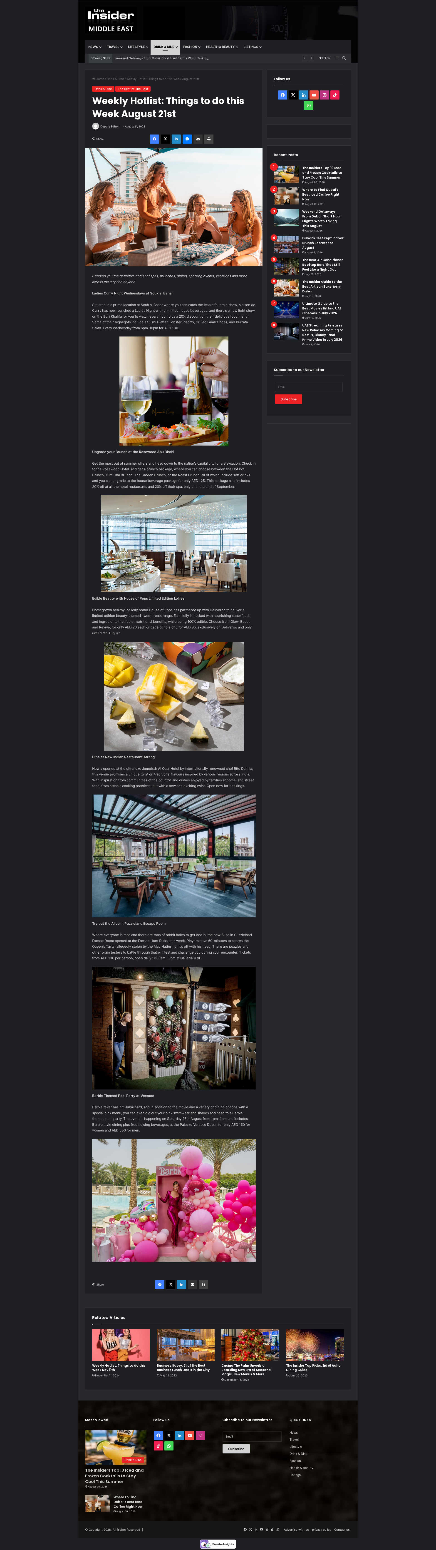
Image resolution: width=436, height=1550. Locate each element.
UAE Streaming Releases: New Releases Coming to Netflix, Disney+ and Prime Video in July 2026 (322, 332)
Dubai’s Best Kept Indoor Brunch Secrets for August (151, 58)
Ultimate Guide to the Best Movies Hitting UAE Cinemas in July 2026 (321, 308)
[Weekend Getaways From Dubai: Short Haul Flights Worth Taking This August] (286, 217)
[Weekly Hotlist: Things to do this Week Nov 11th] (121, 1345)
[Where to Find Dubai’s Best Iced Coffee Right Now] (286, 195)
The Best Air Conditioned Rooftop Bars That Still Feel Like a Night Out (323, 265)
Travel (113, 47)
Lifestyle (136, 47)
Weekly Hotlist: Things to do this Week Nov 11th (119, 1367)
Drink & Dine (164, 47)
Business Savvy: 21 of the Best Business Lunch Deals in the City (183, 1367)
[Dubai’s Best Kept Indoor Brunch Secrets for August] (286, 244)
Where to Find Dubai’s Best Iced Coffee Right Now (320, 194)
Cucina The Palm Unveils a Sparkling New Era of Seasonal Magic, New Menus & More (246, 1369)
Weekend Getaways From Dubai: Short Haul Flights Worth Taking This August (321, 218)
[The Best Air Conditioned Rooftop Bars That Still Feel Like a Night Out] (286, 266)
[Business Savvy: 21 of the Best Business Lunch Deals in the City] (186, 1345)
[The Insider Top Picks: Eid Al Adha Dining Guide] (315, 1345)
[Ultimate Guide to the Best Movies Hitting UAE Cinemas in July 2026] (286, 309)
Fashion (190, 47)
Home (99, 79)
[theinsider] (111, 20)
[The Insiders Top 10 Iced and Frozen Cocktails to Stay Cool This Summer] (286, 174)
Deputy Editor (109, 126)
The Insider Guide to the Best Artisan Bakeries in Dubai (322, 286)
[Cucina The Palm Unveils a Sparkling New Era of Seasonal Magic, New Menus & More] (250, 1345)
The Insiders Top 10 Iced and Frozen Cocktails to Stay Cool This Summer (322, 173)
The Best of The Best (133, 89)
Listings (251, 47)
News (93, 47)
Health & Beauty (220, 47)
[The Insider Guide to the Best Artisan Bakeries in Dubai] (286, 288)
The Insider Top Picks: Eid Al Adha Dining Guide (313, 1367)
